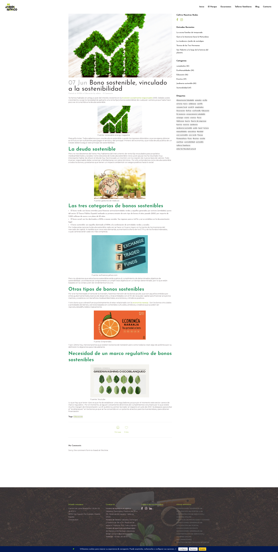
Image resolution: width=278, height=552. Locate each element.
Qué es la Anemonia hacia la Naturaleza (192, 37)
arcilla (205, 100)
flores (199, 117)
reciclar (202, 138)
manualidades (181, 131)
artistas (179, 104)
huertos (179, 124)
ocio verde (193, 135)
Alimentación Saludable (185, 100)
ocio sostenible (182, 135)
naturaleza (192, 131)
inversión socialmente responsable (137, 98)
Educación (88, 93)
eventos (193, 117)
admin (98, 93)
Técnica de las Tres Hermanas (188, 45)
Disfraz (188, 111)
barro (185, 104)
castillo (200, 104)
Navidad (200, 131)
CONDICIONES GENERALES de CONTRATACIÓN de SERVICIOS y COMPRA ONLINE (190, 534)
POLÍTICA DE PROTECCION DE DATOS (192, 542)
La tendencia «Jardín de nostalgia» (190, 41)
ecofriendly (196, 111)
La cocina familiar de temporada (189, 32)
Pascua (200, 135)
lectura (206, 128)
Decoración (180, 111)
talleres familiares (183, 145)
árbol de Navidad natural (186, 149)
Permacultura (181, 138)
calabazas (192, 104)
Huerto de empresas (198, 121)
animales (198, 100)
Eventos (179, 79)
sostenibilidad (189, 142)
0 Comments (108, 93)
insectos (186, 124)
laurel (200, 128)
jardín (195, 128)
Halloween (180, 121)
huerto (187, 121)
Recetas (196, 138)
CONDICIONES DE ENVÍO (187, 528)
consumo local (181, 107)
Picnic (190, 138)
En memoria (180, 114)
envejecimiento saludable (195, 114)
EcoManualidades (183, 70)
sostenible (200, 142)
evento (186, 117)
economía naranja (140, 303)
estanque (179, 117)
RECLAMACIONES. (184, 539)
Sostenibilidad (182, 88)
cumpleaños (181, 66)
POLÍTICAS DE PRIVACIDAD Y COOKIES (193, 520)
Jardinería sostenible (184, 83)
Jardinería (194, 124)
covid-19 (191, 107)
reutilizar (179, 142)
